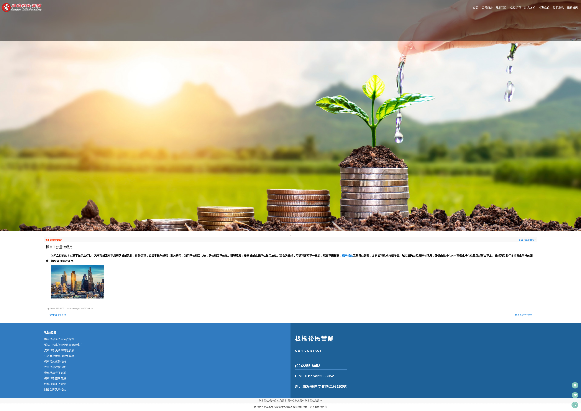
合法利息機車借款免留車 (59, 350)
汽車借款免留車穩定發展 (59, 344)
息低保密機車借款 (55, 389)
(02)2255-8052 (307, 366)
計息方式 (529, 7)
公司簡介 (487, 7)
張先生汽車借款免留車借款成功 (63, 339)
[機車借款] (290, 115)
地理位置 (544, 7)
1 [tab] (285, 235)
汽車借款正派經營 (57, 315)
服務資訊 (572, 7)
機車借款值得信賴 (55, 355)
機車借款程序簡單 (523, 315)
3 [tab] (295, 235)
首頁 (475, 7)
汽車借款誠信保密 (55, 361)
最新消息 (558, 7)
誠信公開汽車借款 (55, 383)
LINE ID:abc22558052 (314, 376)
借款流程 (515, 7)
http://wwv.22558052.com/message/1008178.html (69, 308)
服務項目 (501, 7)
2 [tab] (290, 235)
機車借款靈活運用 (53, 239)
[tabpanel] (290, 115)
